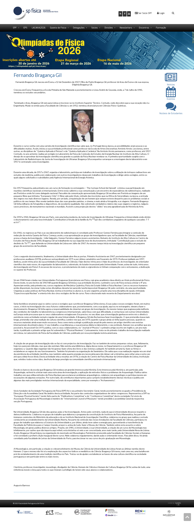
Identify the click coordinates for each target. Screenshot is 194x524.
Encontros (144, 27)
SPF (15, 27)
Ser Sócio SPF (145, 13)
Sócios (94, 27)
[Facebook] (125, 13)
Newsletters (126, 27)
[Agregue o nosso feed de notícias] (120, 13)
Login (162, 13)
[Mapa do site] (129, 13)
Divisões (109, 27)
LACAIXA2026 (38, 27)
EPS (25, 27)
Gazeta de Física (58, 27)
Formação (161, 27)
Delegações (79, 27)
